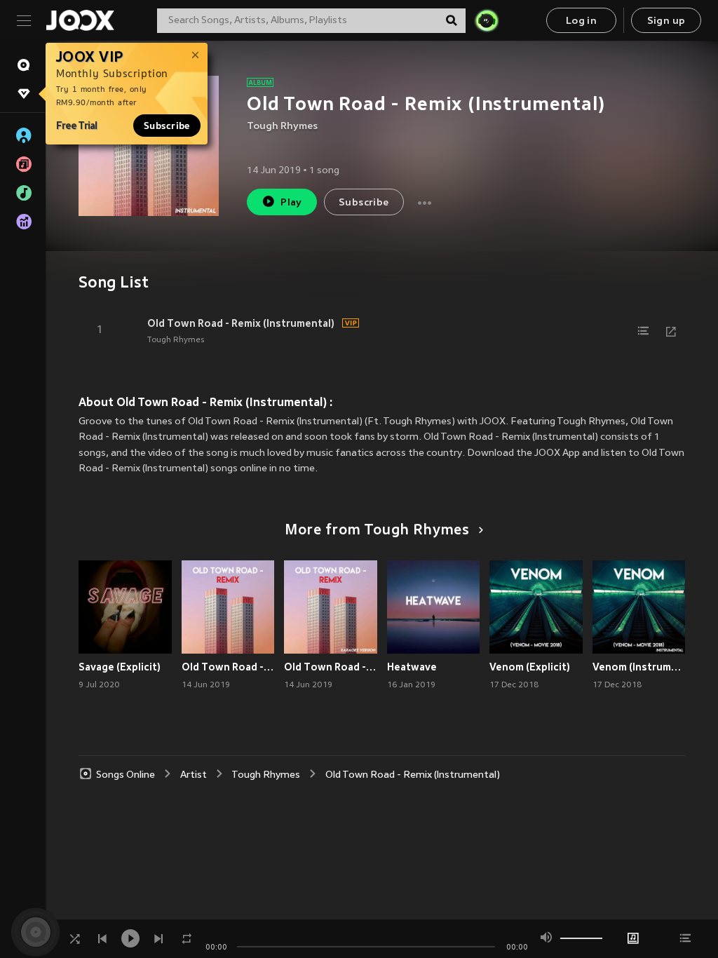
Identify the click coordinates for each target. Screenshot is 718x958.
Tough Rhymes (282, 126)
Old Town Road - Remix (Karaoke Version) (330, 667)
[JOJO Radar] (487, 20)
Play (291, 203)
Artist (193, 775)
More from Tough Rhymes (377, 531)
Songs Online (125, 775)
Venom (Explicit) (529, 667)
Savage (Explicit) (120, 667)
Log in (581, 21)
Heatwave (412, 667)
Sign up (666, 21)
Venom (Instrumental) (639, 667)
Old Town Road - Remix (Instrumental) (240, 323)
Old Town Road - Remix (228, 667)
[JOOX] (80, 20)
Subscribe (167, 125)
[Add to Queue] (643, 331)
